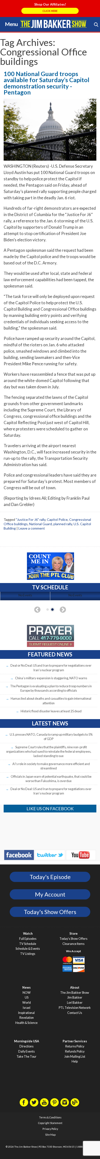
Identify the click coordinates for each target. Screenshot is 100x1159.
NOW (27, 992)
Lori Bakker (75, 1002)
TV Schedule (27, 944)
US (26, 997)
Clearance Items (73, 944)
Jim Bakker (53, 24)
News (26, 987)
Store (73, 933)
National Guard (40, 524)
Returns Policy (74, 1046)
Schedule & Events (28, 948)
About (74, 987)
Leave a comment (31, 528)
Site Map (50, 1134)
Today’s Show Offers (73, 939)
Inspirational (26, 1013)
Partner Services (75, 1041)
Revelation (26, 1018)
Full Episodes (27, 939)
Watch (28, 933)
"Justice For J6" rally (30, 519)
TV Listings (27, 954)
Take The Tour (26, 1056)
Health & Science (26, 1023)
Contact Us (74, 1013)
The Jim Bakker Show (74, 992)
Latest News (50, 723)
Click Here (50, 10)
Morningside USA (26, 1041)
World (26, 1002)
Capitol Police (57, 519)
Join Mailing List (74, 1056)
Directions (26, 1046)
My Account (50, 894)
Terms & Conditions (50, 1117)
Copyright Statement (50, 1123)
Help (75, 1061)
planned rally (62, 524)
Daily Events (26, 1051)
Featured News (50, 654)
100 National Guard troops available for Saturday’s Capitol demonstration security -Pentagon (46, 83)
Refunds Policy (74, 1051)
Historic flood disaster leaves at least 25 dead (51, 711)
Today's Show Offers (50, 911)
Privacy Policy (50, 1128)
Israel (26, 1008)
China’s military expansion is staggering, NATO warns (51, 678)
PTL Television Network (75, 1008)
